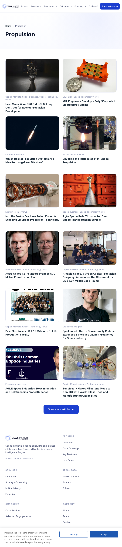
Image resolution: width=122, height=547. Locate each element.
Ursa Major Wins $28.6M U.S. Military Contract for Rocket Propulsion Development (29, 107)
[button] (61, 409)
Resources (49, 6)
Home (8, 26)
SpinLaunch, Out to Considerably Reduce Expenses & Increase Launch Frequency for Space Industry (89, 335)
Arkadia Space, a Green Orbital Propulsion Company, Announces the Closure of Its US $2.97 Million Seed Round (89, 277)
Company (79, 6)
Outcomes (64, 6)
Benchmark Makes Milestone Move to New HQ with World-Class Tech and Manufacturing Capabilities (86, 392)
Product (24, 6)
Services (35, 6)
